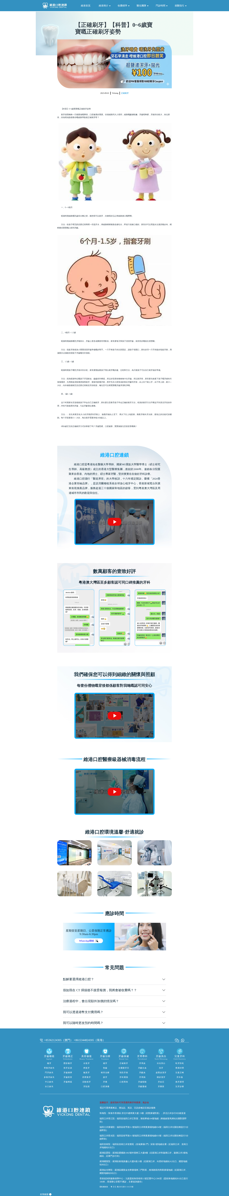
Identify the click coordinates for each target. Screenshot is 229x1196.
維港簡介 (103, 5)
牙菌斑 (161, 1086)
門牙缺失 (49, 1073)
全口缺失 (49, 1086)
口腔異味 (124, 1082)
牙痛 (105, 1082)
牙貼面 (86, 1086)
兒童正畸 (179, 1073)
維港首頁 (85, 5)
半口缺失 (49, 1082)
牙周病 (142, 1077)
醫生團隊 (141, 5)
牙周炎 (142, 1063)
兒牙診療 (179, 1086)
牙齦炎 (142, 1073)
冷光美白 (161, 1063)
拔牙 (105, 1077)
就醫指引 (179, 5)
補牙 (105, 1063)
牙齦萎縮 (142, 1086)
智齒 (105, 1068)
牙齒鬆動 (142, 1082)
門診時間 (160, 5)
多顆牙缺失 (49, 1077)
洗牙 (161, 1068)
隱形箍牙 (68, 1063)
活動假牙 (86, 1082)
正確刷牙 (125, 93)
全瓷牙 (86, 1063)
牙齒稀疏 (68, 1082)
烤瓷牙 (86, 1068)
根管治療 (105, 1073)
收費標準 (122, 5)
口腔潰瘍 (105, 1086)
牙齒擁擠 (68, 1073)
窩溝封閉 (179, 1068)
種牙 (49, 1063)
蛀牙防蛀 (179, 1063)
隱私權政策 (104, 1187)
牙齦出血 (142, 1068)
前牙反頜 (68, 1068)
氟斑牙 (86, 1073)
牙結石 (161, 1082)
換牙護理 (179, 1082)
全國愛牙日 (123, 1068)
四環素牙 (86, 1077)
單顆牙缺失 (49, 1068)
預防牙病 (124, 1073)
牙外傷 (180, 1077)
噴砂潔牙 (161, 1077)
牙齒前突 (68, 1077)
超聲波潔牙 (161, 1073)
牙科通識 (124, 1077)
